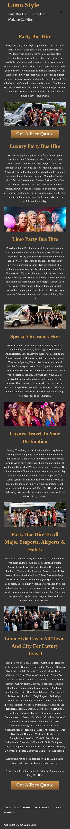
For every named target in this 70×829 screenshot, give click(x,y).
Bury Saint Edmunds (38, 692)
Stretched (40, 370)
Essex (9, 662)
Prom (37, 349)
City (51, 567)
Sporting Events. (28, 362)
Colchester (38, 667)
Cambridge (47, 662)
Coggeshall (58, 750)
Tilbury (36, 683)
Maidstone (13, 725)
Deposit (59, 807)
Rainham (12, 688)
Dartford (30, 708)
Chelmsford (13, 667)
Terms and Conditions (17, 807)
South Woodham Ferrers (49, 671)
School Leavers (29, 353)
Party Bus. (22, 579)
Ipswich (8, 704)
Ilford (21, 708)
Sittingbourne (17, 738)
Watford (30, 738)
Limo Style (23, 5)
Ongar (8, 746)
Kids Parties (46, 345)
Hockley (43, 679)
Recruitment (42, 807)
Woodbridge (52, 738)
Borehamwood (12, 717)
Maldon (20, 679)
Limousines (52, 370)
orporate (45, 353)
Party (40, 488)
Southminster (33, 746)
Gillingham (27, 725)
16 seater (11, 579)
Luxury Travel (14, 450)
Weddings (28, 349)
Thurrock (33, 750)
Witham (50, 667)
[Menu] (60, 11)
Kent (26, 662)
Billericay (32, 679)
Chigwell (45, 750)
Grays (40, 708)
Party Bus (32, 558)
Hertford (59, 662)
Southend (10, 571)
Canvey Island (23, 683)
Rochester (52, 734)
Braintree (26, 667)
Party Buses (25, 370)
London (18, 662)
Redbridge (55, 696)
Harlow (20, 675)
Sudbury (56, 688)
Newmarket (39, 704)
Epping (35, 713)
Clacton (10, 675)
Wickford (40, 734)
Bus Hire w (49, 488)
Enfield (40, 738)
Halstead (24, 713)
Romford (45, 688)
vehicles (10, 366)
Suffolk (35, 662)
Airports (33, 562)
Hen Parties (55, 349)
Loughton (18, 746)
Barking (23, 688)
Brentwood (32, 675)
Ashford (44, 675)
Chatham (24, 742)
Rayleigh (11, 708)
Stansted (12, 567)
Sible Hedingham (54, 742)
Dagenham (12, 700)
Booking (9, 812)
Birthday (58, 345)
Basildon (13, 713)
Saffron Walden (23, 704)
